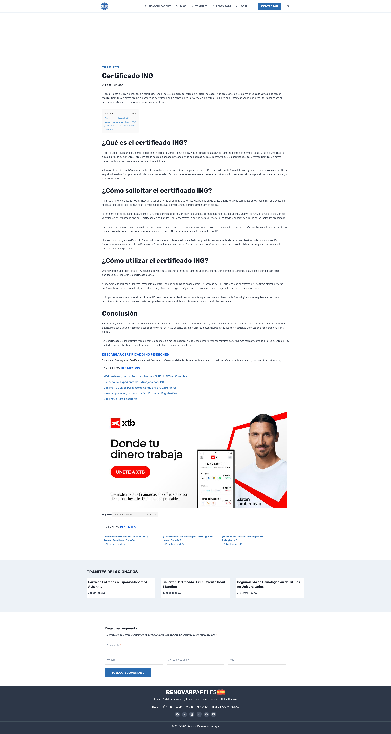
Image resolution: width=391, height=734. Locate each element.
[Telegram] (199, 714)
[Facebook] (177, 714)
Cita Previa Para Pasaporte (120, 398)
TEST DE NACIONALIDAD (225, 706)
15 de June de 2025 (174, 543)
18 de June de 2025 (233, 543)
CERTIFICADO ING (123, 514)
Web (232, 659)
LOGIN (243, 6)
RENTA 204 (203, 706)
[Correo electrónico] (213, 714)
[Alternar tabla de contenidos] (132, 113)
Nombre (112, 659)
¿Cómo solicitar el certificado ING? (120, 121)
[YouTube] (206, 714)
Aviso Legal (213, 726)
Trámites (110, 67)
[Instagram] (191, 714)
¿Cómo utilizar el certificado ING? (119, 125)
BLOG (183, 6)
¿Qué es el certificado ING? (116, 118)
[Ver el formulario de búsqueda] (287, 6)
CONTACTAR (269, 6)
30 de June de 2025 (115, 543)
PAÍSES (189, 706)
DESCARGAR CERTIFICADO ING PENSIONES (135, 354)
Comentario (114, 645)
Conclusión (109, 129)
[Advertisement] (195, 35)
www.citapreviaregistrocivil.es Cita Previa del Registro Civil (140, 393)
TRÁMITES (201, 6)
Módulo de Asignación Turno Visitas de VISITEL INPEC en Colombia (145, 376)
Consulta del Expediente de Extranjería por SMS (134, 382)
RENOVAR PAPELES (159, 6)
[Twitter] (184, 714)
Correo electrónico (179, 659)
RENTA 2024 (223, 6)
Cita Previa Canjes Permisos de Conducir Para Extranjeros (140, 387)
